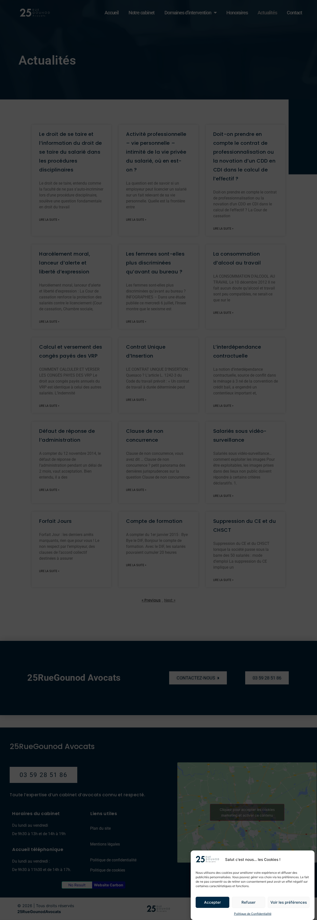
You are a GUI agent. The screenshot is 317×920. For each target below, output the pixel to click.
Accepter (212, 902)
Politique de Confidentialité (252, 914)
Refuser (248, 902)
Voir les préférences (288, 902)
